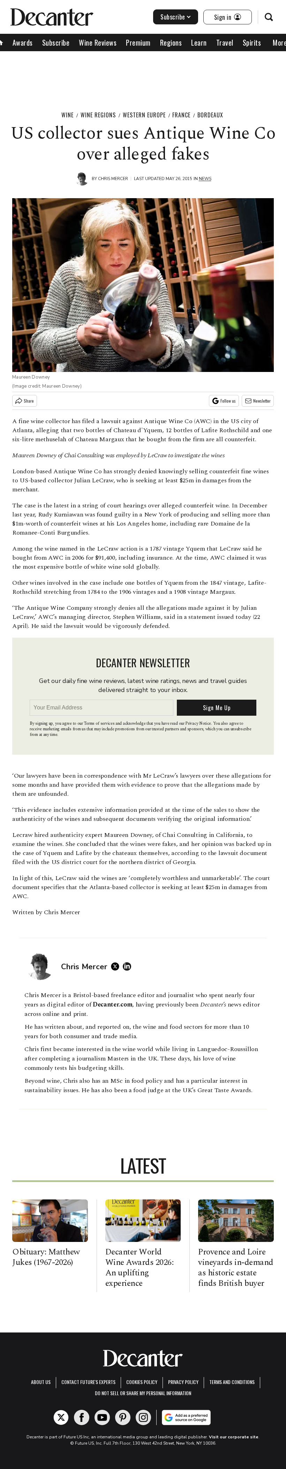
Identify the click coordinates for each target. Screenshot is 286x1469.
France (181, 115)
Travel (224, 42)
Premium (138, 42)
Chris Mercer (113, 178)
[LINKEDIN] (129, 966)
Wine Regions (98, 115)
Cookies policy (141, 1381)
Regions (171, 42)
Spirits (252, 42)
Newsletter (262, 401)
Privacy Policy (183, 1381)
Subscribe (172, 16)
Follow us (228, 401)
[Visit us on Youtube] (102, 1417)
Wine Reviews (97, 42)
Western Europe (144, 115)
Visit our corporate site (233, 1437)
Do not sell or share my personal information (143, 1393)
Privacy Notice (198, 723)
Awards (23, 42)
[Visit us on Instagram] (143, 1417)
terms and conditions (232, 1381)
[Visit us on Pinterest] (122, 1417)
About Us (41, 1381)
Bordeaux (210, 115)
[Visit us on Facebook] (81, 1417)
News (205, 178)
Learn (199, 42)
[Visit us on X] (61, 1417)
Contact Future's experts (88, 1381)
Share (29, 401)
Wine (67, 115)
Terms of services (99, 723)
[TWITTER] (117, 966)
